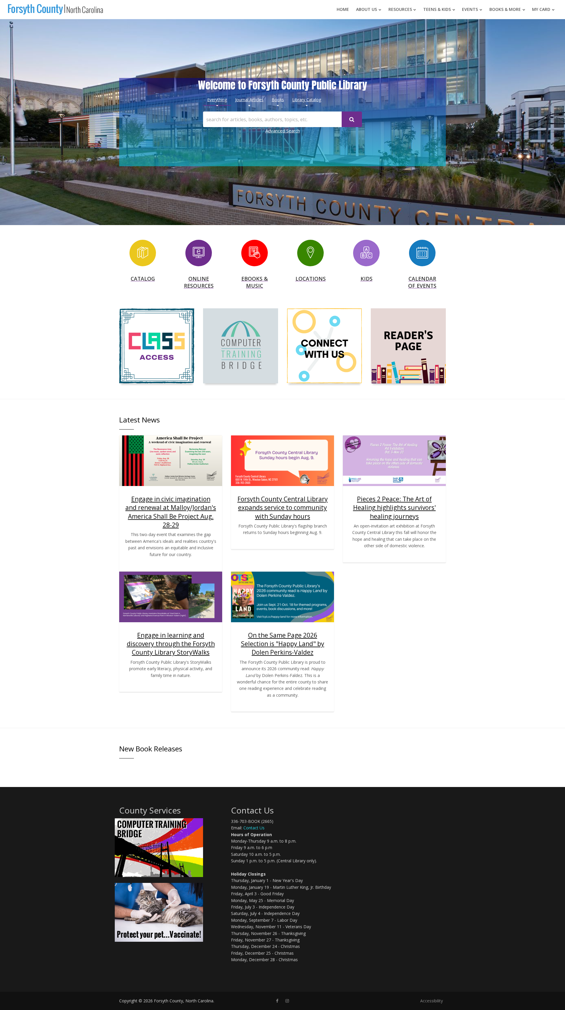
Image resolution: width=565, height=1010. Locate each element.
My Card (541, 9)
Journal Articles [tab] (249, 99)
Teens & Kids (437, 9)
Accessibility (431, 1001)
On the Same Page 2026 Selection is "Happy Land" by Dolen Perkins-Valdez (282, 644)
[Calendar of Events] (422, 252)
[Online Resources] (198, 252)
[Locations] (310, 252)
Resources (400, 9)
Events (470, 9)
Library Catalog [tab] (306, 99)
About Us (366, 9)
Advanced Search (282, 131)
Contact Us (254, 828)
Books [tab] (278, 99)
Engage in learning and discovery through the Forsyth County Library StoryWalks (171, 644)
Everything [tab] (217, 99)
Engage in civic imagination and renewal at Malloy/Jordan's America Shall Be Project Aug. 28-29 (170, 512)
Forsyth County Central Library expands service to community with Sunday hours (282, 507)
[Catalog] (142, 252)
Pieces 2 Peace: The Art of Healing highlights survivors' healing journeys (394, 507)
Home (343, 9)
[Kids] (366, 252)
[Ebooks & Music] (254, 252)
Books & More (505, 9)
